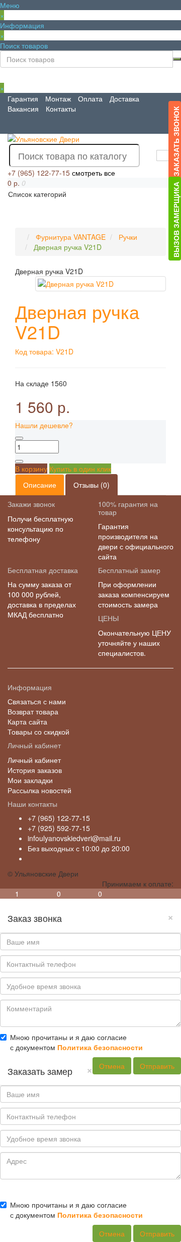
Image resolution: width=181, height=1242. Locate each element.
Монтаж (58, 98)
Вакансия (23, 109)
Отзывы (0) (91, 485)
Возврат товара (33, 711)
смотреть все (93, 173)
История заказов (35, 770)
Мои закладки (30, 780)
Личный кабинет (34, 760)
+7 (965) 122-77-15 (59, 818)
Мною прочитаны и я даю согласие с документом (76, 1042)
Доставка (124, 98)
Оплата (90, 98)
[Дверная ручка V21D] (100, 284)
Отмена (112, 1066)
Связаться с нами (37, 701)
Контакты (61, 109)
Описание (39, 485)
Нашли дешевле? (44, 425)
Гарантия (23, 98)
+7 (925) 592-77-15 (59, 828)
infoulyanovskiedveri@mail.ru (74, 838)
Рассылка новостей (39, 790)
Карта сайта (27, 721)
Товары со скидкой (38, 732)
